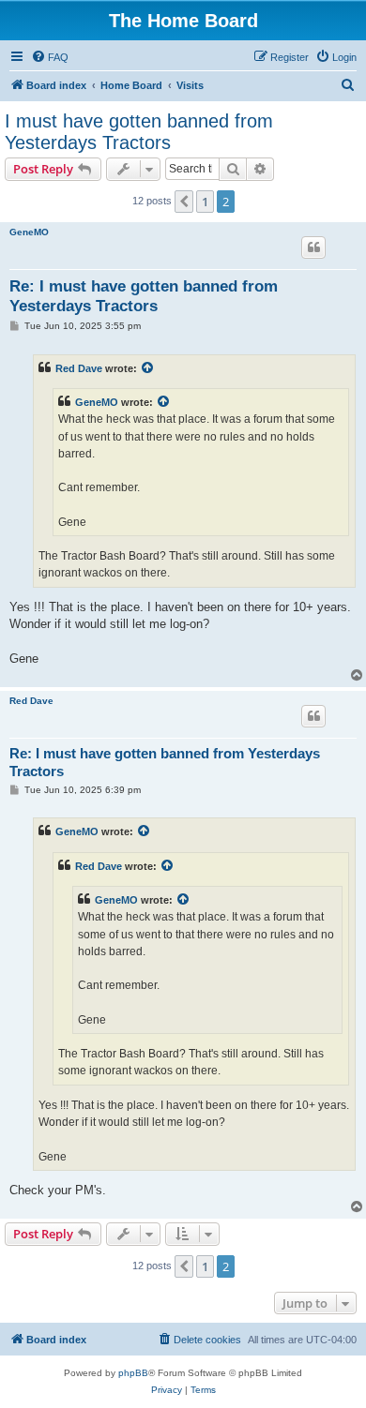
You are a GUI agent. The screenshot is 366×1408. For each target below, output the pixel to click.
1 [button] (205, 201)
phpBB (133, 1373)
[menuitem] (50, 57)
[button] (184, 201)
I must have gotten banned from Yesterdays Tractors (139, 132)
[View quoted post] (148, 368)
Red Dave (78, 368)
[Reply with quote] (313, 247)
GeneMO (29, 232)
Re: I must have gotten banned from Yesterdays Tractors (143, 296)
